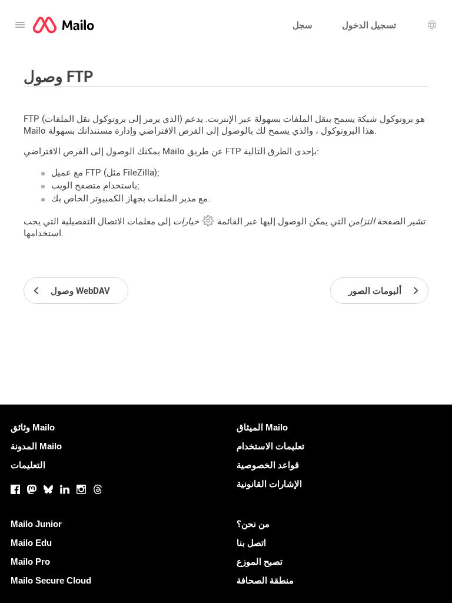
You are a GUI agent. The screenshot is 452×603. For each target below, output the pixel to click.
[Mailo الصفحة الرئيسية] (63, 25)
